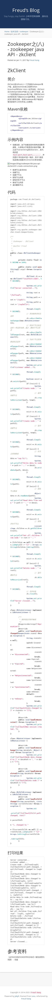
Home (6, 31)
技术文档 (14, 31)
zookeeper (24, 31)
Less (33, 996)
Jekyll (17, 996)
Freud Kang (34, 60)
